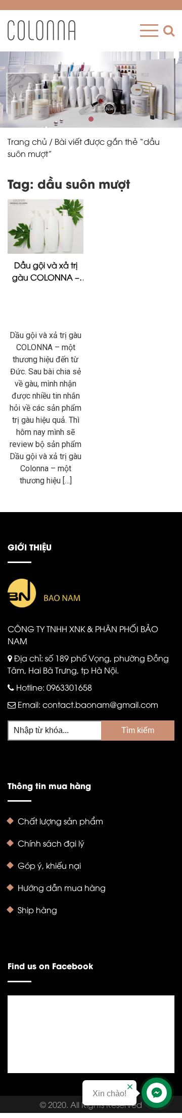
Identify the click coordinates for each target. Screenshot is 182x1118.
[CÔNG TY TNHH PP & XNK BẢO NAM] (41, 30)
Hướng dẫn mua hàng (62, 887)
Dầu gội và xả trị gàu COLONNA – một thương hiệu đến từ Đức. (45, 271)
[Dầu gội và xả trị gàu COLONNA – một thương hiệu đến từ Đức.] (45, 226)
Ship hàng (37, 909)
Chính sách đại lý (51, 843)
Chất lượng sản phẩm (60, 820)
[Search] (166, 30)
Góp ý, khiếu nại (49, 865)
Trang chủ (27, 141)
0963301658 (69, 687)
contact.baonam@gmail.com (100, 704)
